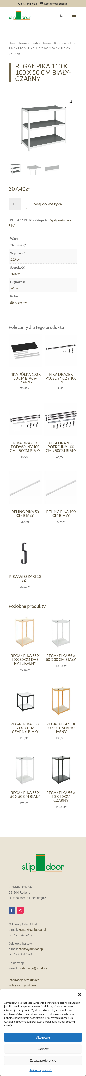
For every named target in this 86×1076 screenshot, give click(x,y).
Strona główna (18, 43)
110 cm (15, 259)
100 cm (15, 274)
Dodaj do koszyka (46, 203)
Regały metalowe (41, 43)
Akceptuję (43, 1037)
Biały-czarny (18, 302)
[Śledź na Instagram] (20, 910)
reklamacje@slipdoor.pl (34, 968)
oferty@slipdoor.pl (31, 949)
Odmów (43, 1049)
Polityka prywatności (41, 1070)
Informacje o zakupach (24, 980)
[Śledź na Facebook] (12, 910)
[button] (80, 994)
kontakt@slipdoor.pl (32, 929)
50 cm (14, 288)
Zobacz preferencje (43, 1060)
